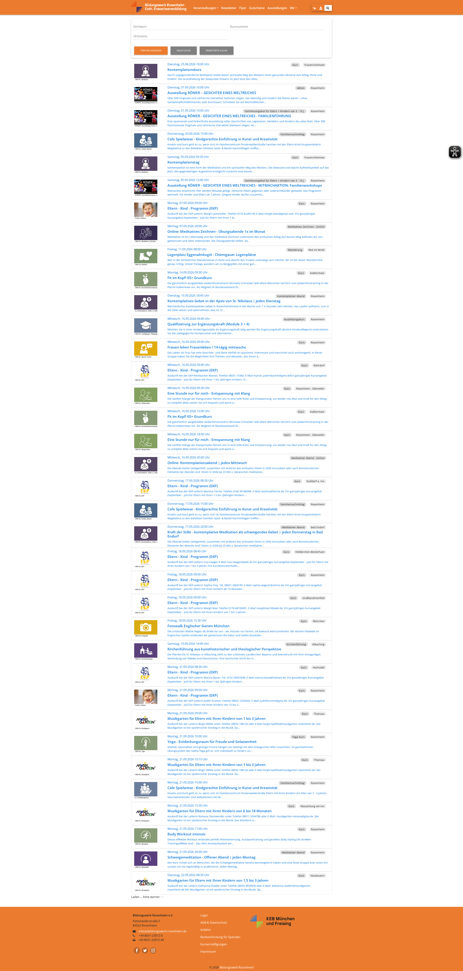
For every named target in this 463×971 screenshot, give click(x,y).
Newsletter (228, 8)
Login (204, 915)
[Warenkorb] (314, 8)
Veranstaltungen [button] (204, 8)
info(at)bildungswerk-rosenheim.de (162, 931)
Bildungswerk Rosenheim (237, 967)
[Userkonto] (321, 8)
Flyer (242, 8)
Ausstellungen (277, 8)
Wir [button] (292, 8)
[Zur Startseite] (161, 6)
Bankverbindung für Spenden (220, 937)
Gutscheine (257, 8)
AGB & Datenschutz (213, 923)
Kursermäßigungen (213, 944)
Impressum (208, 951)
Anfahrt (205, 930)
